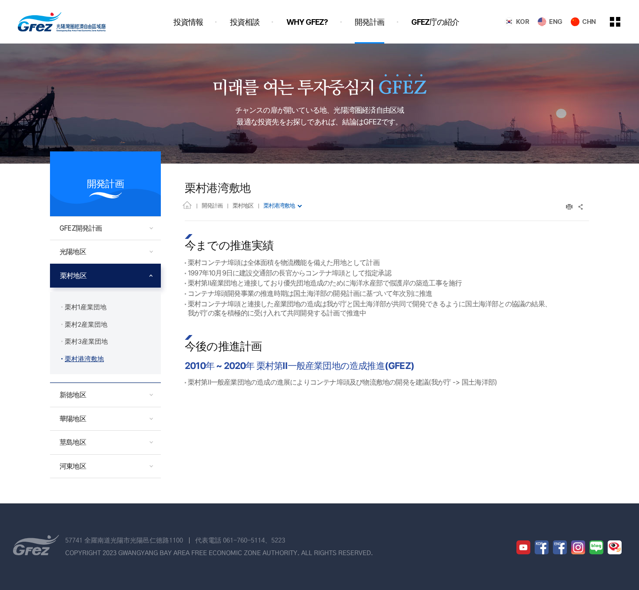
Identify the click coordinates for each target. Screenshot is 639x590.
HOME (187, 205)
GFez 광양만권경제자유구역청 (61, 22)
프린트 (569, 207)
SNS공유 (581, 207)
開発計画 (212, 205)
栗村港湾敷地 (279, 205)
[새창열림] (523, 547)
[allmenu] (621, 22)
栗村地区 (243, 205)
